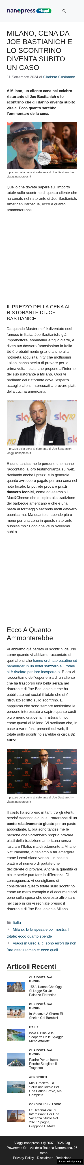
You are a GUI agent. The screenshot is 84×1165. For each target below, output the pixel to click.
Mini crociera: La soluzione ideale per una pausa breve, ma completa (45, 1089)
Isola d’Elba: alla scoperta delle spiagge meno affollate (46, 1037)
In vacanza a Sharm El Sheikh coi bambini (46, 1016)
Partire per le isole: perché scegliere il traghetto (43, 1064)
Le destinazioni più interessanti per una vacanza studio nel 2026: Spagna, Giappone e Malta (44, 1118)
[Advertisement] (42, 260)
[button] (64, 11)
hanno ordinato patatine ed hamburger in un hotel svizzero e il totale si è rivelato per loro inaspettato (42, 666)
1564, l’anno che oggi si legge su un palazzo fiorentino (45, 991)
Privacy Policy (23, 1158)
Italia (17, 923)
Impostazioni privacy (70, 1161)
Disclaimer (45, 1158)
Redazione (63, 1158)
